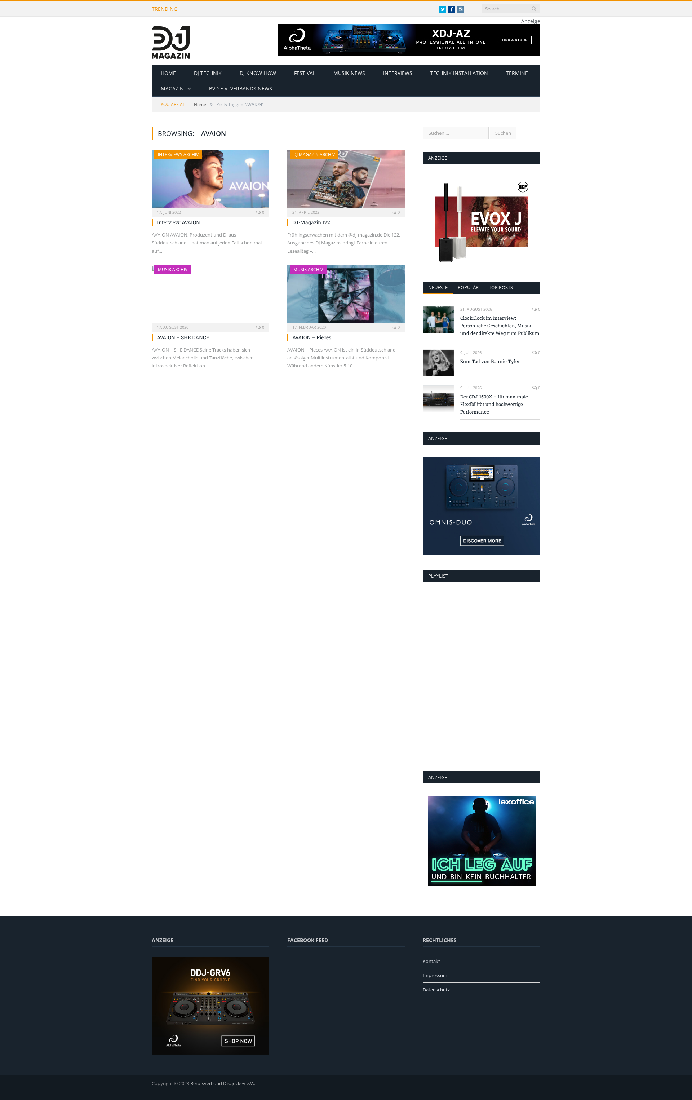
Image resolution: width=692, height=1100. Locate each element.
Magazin (172, 88)
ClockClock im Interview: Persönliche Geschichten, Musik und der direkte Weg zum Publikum (278, 9)
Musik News (349, 73)
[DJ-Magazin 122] (346, 181)
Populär (468, 287)
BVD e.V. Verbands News (240, 88)
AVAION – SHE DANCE (183, 337)
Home (168, 73)
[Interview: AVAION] (210, 181)
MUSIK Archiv (172, 269)
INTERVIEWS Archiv (178, 154)
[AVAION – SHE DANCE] (210, 296)
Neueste (438, 287)
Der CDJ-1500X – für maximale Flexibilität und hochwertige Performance (494, 404)
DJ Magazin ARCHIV (314, 154)
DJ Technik (208, 73)
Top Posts (501, 287)
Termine (517, 73)
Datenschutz (436, 989)
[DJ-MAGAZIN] (171, 41)
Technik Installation (459, 73)
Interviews (397, 73)
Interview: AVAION (178, 222)
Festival (304, 73)
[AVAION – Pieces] (346, 296)
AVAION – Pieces (311, 337)
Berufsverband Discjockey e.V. (222, 1083)
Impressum (435, 975)
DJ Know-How (258, 73)
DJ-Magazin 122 (311, 222)
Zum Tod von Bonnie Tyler (490, 361)
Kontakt (431, 961)
